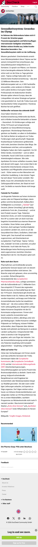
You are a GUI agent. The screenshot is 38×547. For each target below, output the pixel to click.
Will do (19, 537)
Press (4, 490)
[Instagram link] (19, 518)
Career (4, 494)
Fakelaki (26, 205)
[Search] (35, 6)
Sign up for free (19, 543)
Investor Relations (8, 487)
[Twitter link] (13, 518)
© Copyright (4, 451)
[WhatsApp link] (30, 518)
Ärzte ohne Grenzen (15, 406)
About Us (5, 483)
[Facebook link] (8, 518)
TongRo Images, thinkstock (19, 416)
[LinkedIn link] (24, 518)
